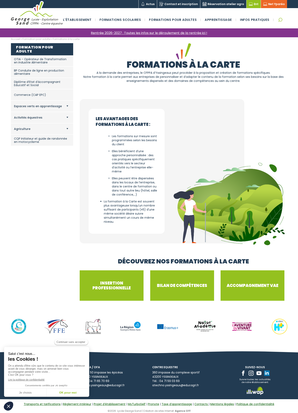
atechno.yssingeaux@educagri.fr (175, 385)
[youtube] (259, 373)
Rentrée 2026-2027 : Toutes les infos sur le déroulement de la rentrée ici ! (149, 33)
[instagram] (251, 373)
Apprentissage (218, 20)
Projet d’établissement (109, 404)
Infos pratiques (254, 20)
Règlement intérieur (77, 404)
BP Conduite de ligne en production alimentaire (39, 72)
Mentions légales (222, 404)
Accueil (15, 39)
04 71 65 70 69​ (99, 381)
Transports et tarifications (42, 404)
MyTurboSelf (137, 404)
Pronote (153, 404)
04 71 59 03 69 (169, 381)
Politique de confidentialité (255, 404)
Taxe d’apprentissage (177, 404)
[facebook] (243, 373)
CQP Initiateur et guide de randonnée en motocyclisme (40, 140)
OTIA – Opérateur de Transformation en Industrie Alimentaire (40, 60)
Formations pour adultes (173, 20)
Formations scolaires (120, 20)
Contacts (201, 404)
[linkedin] (267, 373)
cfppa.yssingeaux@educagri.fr (103, 385)
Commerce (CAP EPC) (30, 95)
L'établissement (77, 20)
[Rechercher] (280, 19)
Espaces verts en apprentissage (38, 106)
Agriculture (22, 129)
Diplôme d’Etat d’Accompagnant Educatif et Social (37, 83)
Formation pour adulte (36, 39)
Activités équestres (28, 118)
